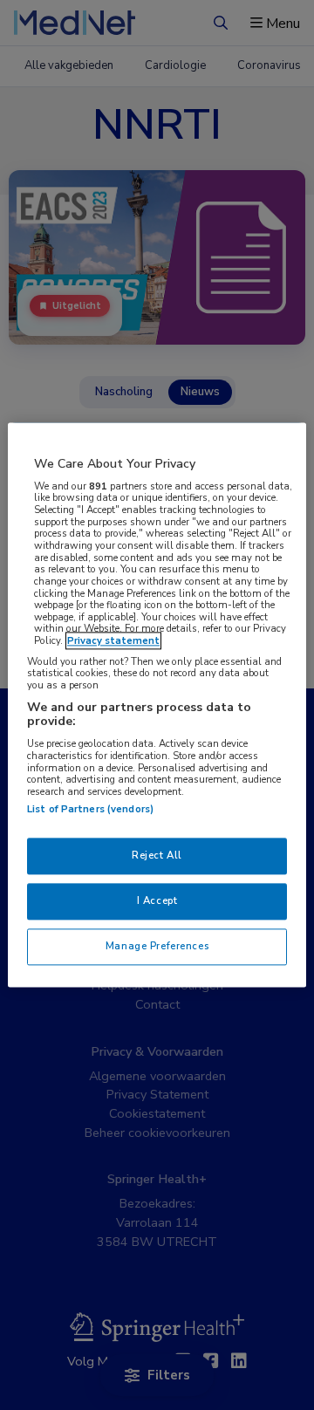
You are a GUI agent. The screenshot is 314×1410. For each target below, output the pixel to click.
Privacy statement (113, 641)
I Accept (157, 901)
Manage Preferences (157, 947)
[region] (157, 704)
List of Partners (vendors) (90, 810)
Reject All (157, 856)
